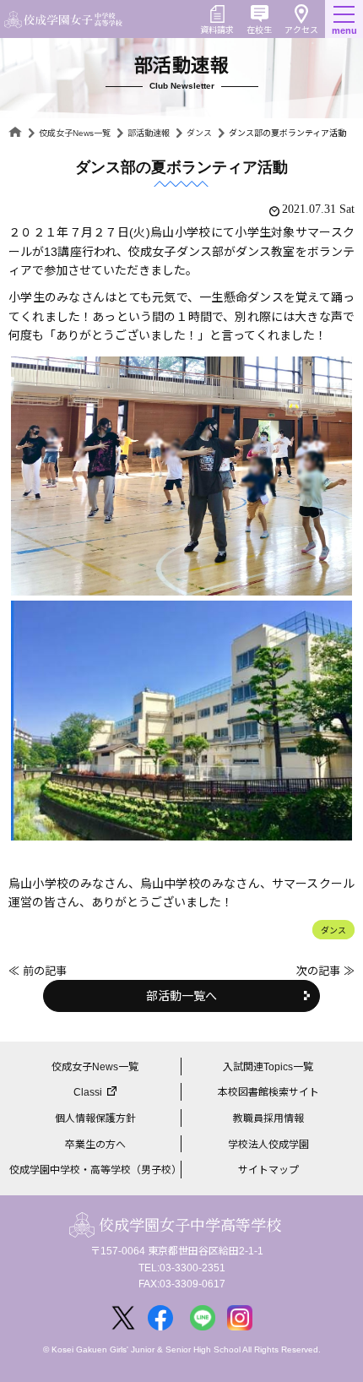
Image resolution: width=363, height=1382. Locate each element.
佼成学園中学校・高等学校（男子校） (95, 1170)
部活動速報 (148, 133)
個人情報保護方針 (95, 1118)
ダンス (199, 133)
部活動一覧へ (181, 996)
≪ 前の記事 (37, 971)
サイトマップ (268, 1170)
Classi (87, 1092)
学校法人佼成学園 (268, 1145)
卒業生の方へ (95, 1145)
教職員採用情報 (268, 1118)
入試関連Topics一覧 (268, 1067)
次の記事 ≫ (325, 971)
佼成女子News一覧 (75, 133)
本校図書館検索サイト (268, 1092)
